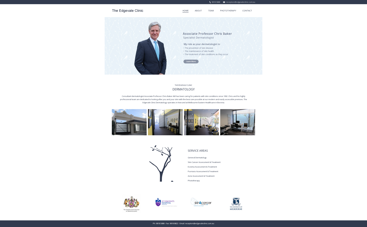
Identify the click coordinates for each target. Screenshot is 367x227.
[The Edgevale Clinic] (129, 122)
